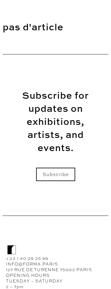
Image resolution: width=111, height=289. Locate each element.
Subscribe (56, 174)
